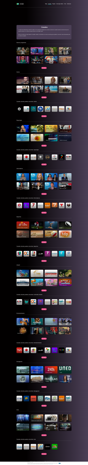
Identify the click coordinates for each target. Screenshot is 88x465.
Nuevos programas (21, 42)
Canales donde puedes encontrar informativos (28, 198)
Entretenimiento (20, 313)
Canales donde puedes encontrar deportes (27, 246)
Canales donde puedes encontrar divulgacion (27, 391)
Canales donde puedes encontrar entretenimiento (29, 342)
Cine (17, 409)
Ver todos (44, 97)
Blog (46, 3)
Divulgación (19, 361)
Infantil (18, 265)
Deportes (18, 216)
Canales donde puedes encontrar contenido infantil (29, 294)
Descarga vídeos (59, 3)
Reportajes (19, 120)
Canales (49, 3)
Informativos (19, 168)
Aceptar (59, 463)
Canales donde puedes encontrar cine (26, 439)
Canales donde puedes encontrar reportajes (27, 149)
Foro (65, 3)
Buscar (69, 3)
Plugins (53, 3)
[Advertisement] (44, 14)
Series (18, 72)
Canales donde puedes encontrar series (26, 101)
